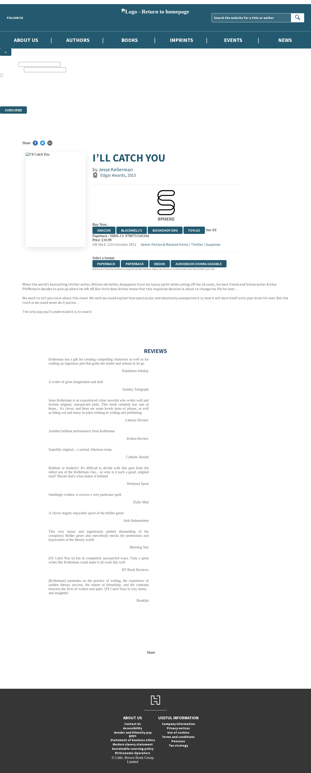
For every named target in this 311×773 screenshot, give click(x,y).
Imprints (181, 40)
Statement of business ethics (132, 740)
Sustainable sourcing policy (132, 749)
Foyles (194, 230)
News (285, 40)
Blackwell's (131, 230)
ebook (159, 263)
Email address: (11, 70)
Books (129, 40)
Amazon (104, 230)
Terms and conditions (178, 737)
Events (233, 40)
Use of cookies (178, 732)
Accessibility (132, 728)
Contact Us (132, 724)
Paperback (135, 263)
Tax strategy (178, 745)
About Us (26, 40)
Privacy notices (178, 728)
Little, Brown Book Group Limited (56, 88)
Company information (178, 724)
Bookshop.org (165, 230)
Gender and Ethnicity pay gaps (133, 734)
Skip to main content (15, 2)
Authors (77, 40)
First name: (9, 64)
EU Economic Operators (132, 753)
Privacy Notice (89, 96)
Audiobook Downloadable (199, 263)
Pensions (178, 741)
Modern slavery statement (133, 744)
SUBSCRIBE (13, 110)
